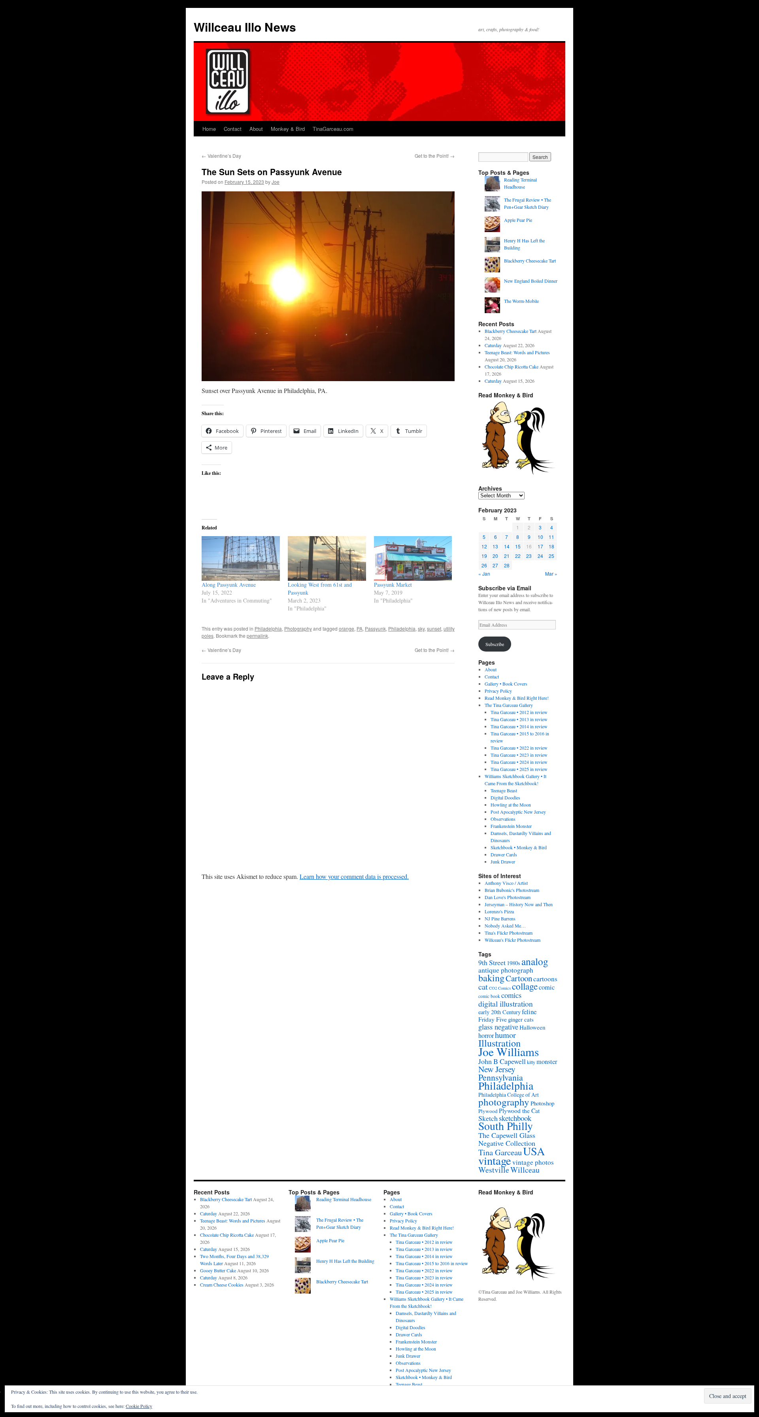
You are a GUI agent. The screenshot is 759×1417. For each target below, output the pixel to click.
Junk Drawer (503, 861)
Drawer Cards (504, 854)
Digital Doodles (505, 797)
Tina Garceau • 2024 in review (519, 762)
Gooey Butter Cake (218, 1270)
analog (534, 961)
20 (495, 555)
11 (551, 536)
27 (495, 565)
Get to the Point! (435, 155)
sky (421, 628)
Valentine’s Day (221, 155)
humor (505, 1034)
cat (483, 986)
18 (551, 546)
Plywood (488, 1111)
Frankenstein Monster (511, 826)
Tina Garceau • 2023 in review (519, 755)
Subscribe (494, 644)
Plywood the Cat (519, 1110)
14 (507, 546)
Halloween (532, 1027)
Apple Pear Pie (518, 220)
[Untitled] (328, 286)
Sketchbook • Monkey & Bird (519, 847)
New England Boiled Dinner (530, 281)
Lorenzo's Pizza (499, 911)
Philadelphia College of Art (508, 1094)
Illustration (499, 1042)
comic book (489, 996)
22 (518, 555)
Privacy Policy (498, 691)
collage (525, 986)
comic (547, 987)
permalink (257, 635)
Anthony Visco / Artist (506, 883)
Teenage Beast (504, 790)
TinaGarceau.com (333, 128)
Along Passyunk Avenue (229, 584)
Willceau (525, 1169)
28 (507, 565)
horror (486, 1035)
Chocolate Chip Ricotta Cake (511, 366)
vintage (494, 1160)
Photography (298, 628)
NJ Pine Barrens (500, 918)
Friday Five (492, 1019)
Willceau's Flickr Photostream (512, 940)
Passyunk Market (393, 584)
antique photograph (505, 970)
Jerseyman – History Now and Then (519, 904)
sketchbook (515, 1118)
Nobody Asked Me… (505, 925)
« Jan (484, 573)
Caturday (493, 345)
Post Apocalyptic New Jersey (518, 812)
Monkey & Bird (288, 128)
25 (551, 555)
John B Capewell (502, 1061)
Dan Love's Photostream (508, 897)
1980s (513, 963)
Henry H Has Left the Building (345, 1261)
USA (534, 1150)
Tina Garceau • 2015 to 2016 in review (432, 1263)
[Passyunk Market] (413, 558)
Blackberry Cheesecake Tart (530, 260)
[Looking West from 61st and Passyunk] (327, 558)
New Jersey (496, 1069)
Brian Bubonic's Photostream (512, 890)
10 (540, 536)
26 (484, 565)
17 (540, 546)
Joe (275, 181)
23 (529, 555)
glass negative (498, 1027)
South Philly (505, 1125)
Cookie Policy (139, 1406)
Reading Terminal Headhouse (343, 1199)
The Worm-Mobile (521, 301)
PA (360, 628)
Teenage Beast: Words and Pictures (517, 352)
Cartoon (519, 978)
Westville (493, 1169)
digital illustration (505, 1003)
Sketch (488, 1118)
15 (518, 546)
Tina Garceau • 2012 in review (519, 712)
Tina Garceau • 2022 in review (519, 747)
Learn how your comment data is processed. (354, 876)
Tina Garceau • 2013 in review (519, 719)
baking (491, 977)
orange (346, 628)
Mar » (551, 573)
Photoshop (542, 1103)
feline (529, 1011)
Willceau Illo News (245, 26)
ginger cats (521, 1019)
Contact (233, 128)
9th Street (492, 962)
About (256, 128)
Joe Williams (508, 1051)
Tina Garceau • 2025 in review (519, 769)
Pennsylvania (500, 1077)
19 (484, 555)
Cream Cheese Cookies (222, 1284)
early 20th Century (499, 1012)
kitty (531, 1062)
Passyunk (375, 628)
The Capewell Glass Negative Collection (506, 1139)
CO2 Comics (500, 988)
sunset (434, 628)
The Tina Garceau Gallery (509, 705)
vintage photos (533, 1162)
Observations (503, 819)
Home (209, 128)
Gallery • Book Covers (506, 683)
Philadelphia (268, 628)
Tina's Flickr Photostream (508, 933)
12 (484, 546)
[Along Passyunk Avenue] (241, 558)
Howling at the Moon (511, 804)
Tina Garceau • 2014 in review (519, 726)
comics (511, 995)
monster (546, 1061)
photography (503, 1101)
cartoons (545, 978)
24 (540, 555)
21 (507, 555)
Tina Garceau (500, 1152)
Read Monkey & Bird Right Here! (517, 698)
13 (495, 546)
